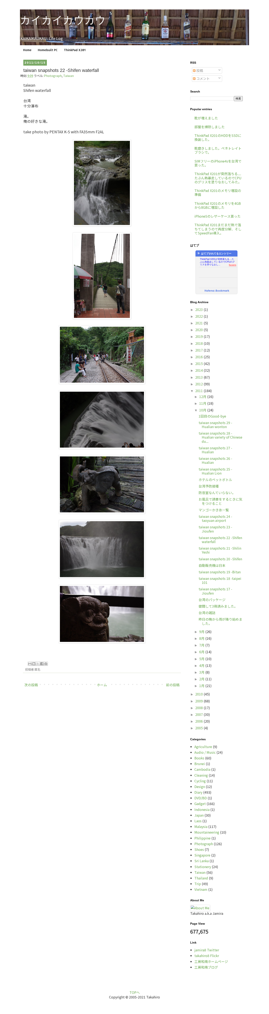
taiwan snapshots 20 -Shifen (220, 558)
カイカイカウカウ (63, 20)
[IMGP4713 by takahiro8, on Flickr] (102, 641)
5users (232, 265)
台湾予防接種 (209, 486)
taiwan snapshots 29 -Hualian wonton (215, 424)
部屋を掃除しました (209, 126)
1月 (202, 685)
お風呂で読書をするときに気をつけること (220, 501)
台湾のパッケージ (212, 599)
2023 (199, 309)
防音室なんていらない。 (217, 492)
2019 (199, 336)
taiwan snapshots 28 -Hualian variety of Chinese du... (220, 437)
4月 (202, 665)
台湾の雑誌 (207, 612)
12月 (203, 396)
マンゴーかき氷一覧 (214, 509)
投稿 (199, 70)
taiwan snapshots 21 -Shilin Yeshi (220, 550)
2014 (199, 370)
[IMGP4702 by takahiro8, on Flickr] (102, 576)
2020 (199, 329)
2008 (199, 707)
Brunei (199, 763)
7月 (202, 645)
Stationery (202, 866)
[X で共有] (38, 664)
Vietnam (200, 889)
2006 (199, 721)
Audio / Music (205, 752)
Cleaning (201, 775)
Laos (198, 820)
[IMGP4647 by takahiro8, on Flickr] (102, 317)
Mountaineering (206, 832)
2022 (199, 316)
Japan (199, 815)
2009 (199, 700)
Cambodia (202, 769)
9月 (202, 631)
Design (199, 786)
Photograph (53, 75)
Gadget (200, 803)
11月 (203, 403)
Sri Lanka (201, 860)
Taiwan (68, 75)
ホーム (102, 684)
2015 (199, 363)
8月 (202, 638)
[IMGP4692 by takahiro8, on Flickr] (102, 512)
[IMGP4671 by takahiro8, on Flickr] (102, 382)
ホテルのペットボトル (215, 479)
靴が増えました (206, 117)
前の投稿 (172, 684)
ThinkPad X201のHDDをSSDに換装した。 (217, 137)
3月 (202, 672)
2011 (199, 390)
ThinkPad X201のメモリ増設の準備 (217, 192)
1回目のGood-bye (212, 416)
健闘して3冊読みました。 (218, 606)
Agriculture (203, 746)
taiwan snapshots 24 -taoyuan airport (215, 518)
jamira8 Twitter (206, 949)
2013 (199, 377)
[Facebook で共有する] (42, 664)
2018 (199, 343)
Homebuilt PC (48, 50)
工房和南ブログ (206, 967)
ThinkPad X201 (75, 50)
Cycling (200, 780)
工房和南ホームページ (211, 961)
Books (199, 757)
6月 (202, 651)
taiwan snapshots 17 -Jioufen (215, 590)
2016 (199, 356)
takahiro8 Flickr (206, 955)
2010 (199, 694)
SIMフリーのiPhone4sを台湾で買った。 (217, 163)
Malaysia (200, 826)
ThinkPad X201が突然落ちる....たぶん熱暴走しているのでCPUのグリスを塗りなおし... (217, 260)
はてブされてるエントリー (216, 253)
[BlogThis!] (34, 664)
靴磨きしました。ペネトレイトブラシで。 (217, 150)
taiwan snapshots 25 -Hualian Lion (215, 471)
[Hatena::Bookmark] (216, 291)
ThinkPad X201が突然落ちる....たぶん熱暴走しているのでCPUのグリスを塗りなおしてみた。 (217, 177)
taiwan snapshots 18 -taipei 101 (220, 580)
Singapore (202, 855)
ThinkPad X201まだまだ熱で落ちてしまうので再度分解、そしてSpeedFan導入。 (217, 228)
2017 (199, 350)
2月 (202, 678)
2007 (199, 714)
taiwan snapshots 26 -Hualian (215, 460)
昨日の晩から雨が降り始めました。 (220, 621)
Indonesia (202, 809)
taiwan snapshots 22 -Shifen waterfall (220, 539)
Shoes (199, 849)
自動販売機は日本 (212, 565)
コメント (202, 78)
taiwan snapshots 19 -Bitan (220, 571)
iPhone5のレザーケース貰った (217, 216)
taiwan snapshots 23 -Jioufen (215, 528)
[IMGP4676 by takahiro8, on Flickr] (102, 447)
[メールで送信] (30, 664)
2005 (199, 727)
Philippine (202, 838)
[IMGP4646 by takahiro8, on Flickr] (102, 224)
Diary (198, 792)
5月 (202, 658)
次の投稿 (31, 684)
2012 (199, 383)
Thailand (201, 877)
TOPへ (134, 992)
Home (27, 50)
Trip (197, 883)
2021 (199, 322)
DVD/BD (200, 797)
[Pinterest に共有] (46, 664)
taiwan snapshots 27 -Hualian (215, 449)
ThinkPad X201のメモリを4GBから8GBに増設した (217, 205)
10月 (203, 409)
